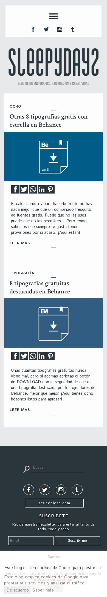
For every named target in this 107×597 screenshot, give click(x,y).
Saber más (43, 590)
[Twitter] (24, 191)
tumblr (72, 28)
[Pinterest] (50, 191)
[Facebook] (15, 191)
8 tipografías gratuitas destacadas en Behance (40, 287)
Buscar (26, 469)
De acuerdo (17, 590)
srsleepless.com (54, 503)
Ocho (15, 106)
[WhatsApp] (33, 191)
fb (32, 28)
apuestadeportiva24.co (19, 451)
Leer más (20, 243)
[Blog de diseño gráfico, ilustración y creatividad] (53, 66)
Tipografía (22, 273)
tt (46, 28)
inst (59, 28)
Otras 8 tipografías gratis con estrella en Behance (49, 120)
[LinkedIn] (41, 191)
